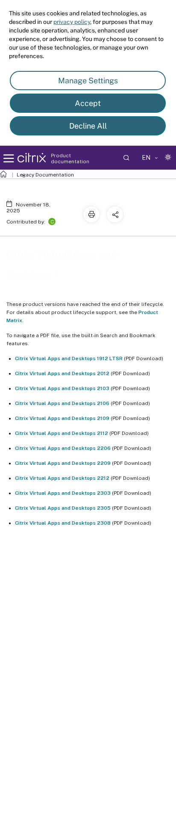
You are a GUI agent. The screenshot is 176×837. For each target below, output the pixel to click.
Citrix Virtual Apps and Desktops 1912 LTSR (69, 358)
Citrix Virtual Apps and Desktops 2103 (62, 388)
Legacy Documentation (45, 175)
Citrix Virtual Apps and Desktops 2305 (63, 508)
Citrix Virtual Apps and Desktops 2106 (62, 403)
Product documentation (70, 158)
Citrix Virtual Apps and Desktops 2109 (62, 418)
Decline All (88, 125)
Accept (88, 103)
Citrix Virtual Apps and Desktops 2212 (62, 478)
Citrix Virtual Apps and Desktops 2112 (61, 433)
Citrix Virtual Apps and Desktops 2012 (62, 373)
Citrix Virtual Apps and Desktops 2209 (63, 463)
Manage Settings (88, 80)
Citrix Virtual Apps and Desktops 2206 (63, 448)
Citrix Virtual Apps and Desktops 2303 (63, 493)
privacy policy (71, 21)
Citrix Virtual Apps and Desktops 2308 (63, 523)
